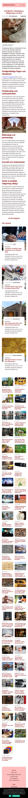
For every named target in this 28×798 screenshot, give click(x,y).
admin (14, 244)
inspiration (23, 16)
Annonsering (14, 786)
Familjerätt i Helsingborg (8, 77)
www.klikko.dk (15, 780)
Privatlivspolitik (16, 795)
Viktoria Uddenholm (17, 355)
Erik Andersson (13, 16)
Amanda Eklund (16, 282)
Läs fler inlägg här (14, 218)
